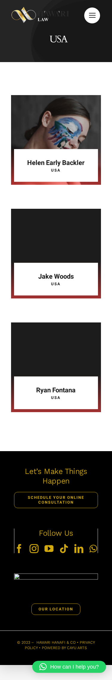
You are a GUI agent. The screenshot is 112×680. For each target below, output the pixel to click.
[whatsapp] (93, 548)
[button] (69, 667)
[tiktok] (63, 548)
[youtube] (49, 548)
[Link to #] (92, 15)
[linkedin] (78, 548)
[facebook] (19, 548)
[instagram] (34, 548)
